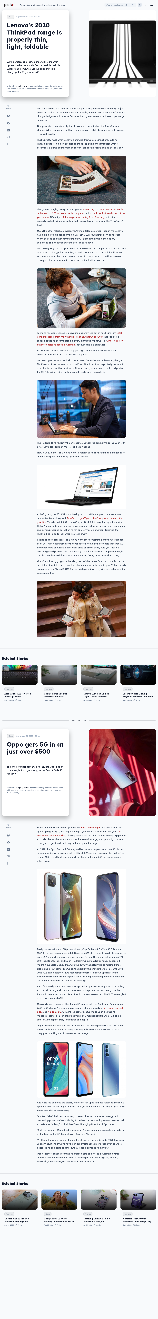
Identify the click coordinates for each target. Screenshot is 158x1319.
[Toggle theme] (140, 5)
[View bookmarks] (146, 5)
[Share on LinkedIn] (8, 130)
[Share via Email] (8, 137)
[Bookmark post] (8, 144)
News (11, 17)
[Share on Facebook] (8, 123)
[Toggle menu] (151, 5)
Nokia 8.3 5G (54, 1011)
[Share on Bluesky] (8, 116)
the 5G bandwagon (90, 827)
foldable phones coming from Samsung (83, 217)
